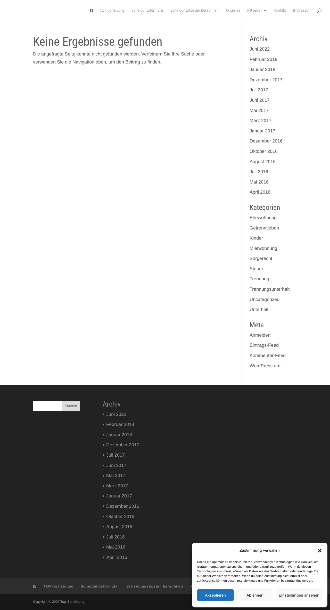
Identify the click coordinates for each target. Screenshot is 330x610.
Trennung (259, 278)
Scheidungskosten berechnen (194, 11)
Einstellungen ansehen (299, 595)
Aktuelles (233, 11)
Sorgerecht (261, 258)
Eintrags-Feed (264, 345)
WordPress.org (265, 365)
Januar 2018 (262, 69)
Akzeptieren (215, 595)
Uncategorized (264, 299)
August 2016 (263, 161)
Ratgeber (254, 11)
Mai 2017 (259, 110)
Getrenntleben (264, 228)
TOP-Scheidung (112, 11)
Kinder (256, 238)
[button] (319, 550)
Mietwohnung (263, 248)
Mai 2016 (259, 182)
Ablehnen (254, 595)
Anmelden (260, 335)
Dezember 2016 (266, 141)
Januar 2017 (262, 130)
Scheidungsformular (147, 11)
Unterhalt (259, 309)
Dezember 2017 (266, 79)
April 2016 (260, 192)
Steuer (256, 268)
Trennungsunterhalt (270, 289)
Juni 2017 (260, 100)
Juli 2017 (259, 89)
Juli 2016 (259, 171)
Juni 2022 (260, 49)
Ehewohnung (263, 217)
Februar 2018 (263, 59)
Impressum (302, 11)
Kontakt (280, 11)
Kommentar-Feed (268, 355)
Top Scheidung (72, 602)
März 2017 (260, 120)
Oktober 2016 (264, 151)
